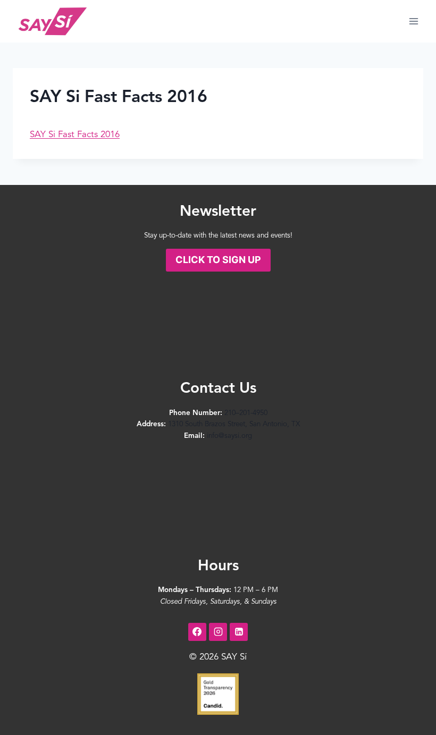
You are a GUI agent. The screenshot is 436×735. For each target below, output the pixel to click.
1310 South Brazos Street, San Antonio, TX (234, 424)
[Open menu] (413, 21)
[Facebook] (197, 632)
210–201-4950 (245, 413)
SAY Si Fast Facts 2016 (75, 134)
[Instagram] (218, 632)
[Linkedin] (239, 632)
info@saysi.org (229, 436)
